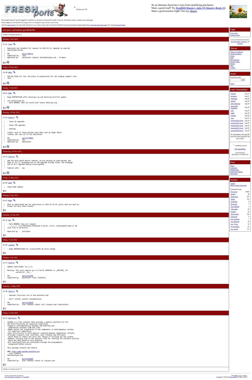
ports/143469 (27, 359)
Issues (232, 56)
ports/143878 (27, 303)
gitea (232, 118)
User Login (234, 33)
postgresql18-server (237, 131)
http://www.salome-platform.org (26, 351)
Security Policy (235, 62)
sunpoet (11, 245)
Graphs (232, 183)
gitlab (232, 113)
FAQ (232, 58)
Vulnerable (234, 209)
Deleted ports (234, 170)
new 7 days (234, 224)
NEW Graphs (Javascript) (238, 185)
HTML (236, 375)
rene (10, 44)
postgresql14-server (237, 121)
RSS (245, 375)
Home (232, 166)
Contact (232, 68)
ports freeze (11, 25)
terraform (234, 96)
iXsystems (244, 41)
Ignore (233, 199)
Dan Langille (233, 377)
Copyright (219, 377)
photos (193, 10)
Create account (235, 35)
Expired (233, 212)
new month (234, 229)
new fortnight (235, 227)
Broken (233, 194)
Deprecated (234, 197)
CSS (240, 375)
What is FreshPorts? (236, 52)
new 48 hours (235, 222)
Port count (234, 192)
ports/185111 (27, 54)
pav (9, 220)
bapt (10, 72)
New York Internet (235, 41)
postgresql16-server (237, 126)
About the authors (236, 54)
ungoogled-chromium (234, 107)
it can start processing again (98, 25)
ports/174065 (27, 138)
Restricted (234, 204)
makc (10, 93)
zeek (232, 111)
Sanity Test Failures (236, 172)
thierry (11, 118)
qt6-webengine (235, 104)
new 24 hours (235, 219)
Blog (231, 66)
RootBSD (240, 43)
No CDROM (235, 207)
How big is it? (234, 60)
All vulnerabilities (240, 149)
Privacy (232, 64)
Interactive (234, 217)
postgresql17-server (237, 128)
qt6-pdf (233, 101)
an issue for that (120, 25)
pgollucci (12, 318)
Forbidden (234, 202)
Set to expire (235, 214)
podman (233, 116)
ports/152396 (27, 276)
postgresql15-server (237, 123)
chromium (234, 99)
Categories (233, 168)
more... (232, 84)
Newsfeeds (233, 174)
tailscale (233, 94)
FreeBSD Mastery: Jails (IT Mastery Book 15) (200, 7)
